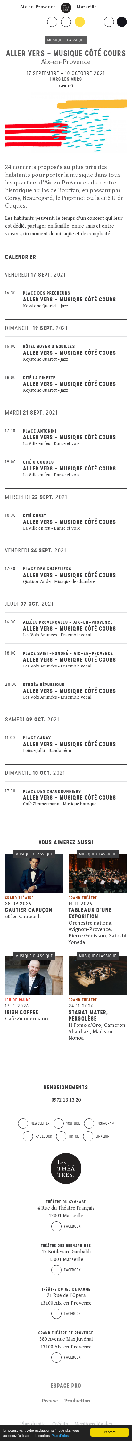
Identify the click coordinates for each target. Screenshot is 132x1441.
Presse (50, 1401)
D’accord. (110, 1431)
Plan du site (33, 1424)
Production (77, 1401)
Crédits (60, 1424)
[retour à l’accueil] (66, 8)
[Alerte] (7, 924)
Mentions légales (93, 1424)
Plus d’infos (60, 1435)
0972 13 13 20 (66, 1100)
